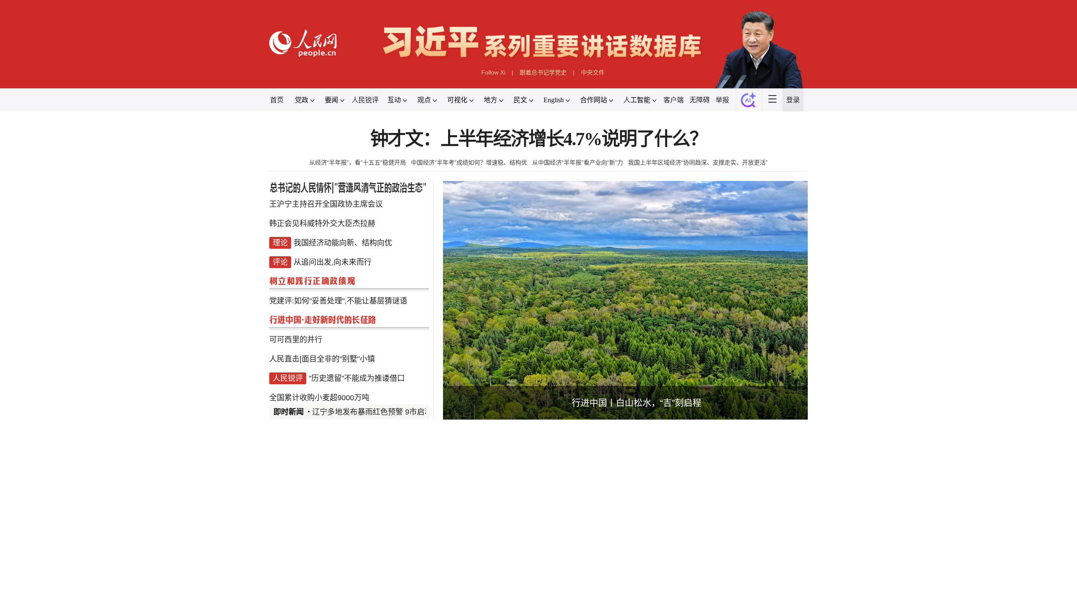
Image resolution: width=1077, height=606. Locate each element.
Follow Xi (493, 72)
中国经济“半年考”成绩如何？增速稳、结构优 (469, 162)
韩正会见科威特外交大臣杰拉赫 (322, 223)
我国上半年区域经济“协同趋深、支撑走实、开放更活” (698, 162)
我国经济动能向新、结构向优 (343, 243)
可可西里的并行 (295, 339)
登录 (793, 100)
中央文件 (593, 72)
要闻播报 (489, 495)
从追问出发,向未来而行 (332, 262)
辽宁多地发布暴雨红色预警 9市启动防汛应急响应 (394, 412)
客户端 (673, 100)
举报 (722, 100)
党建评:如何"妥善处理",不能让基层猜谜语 (338, 301)
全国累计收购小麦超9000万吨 (319, 397)
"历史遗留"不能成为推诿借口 (357, 378)
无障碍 (700, 100)
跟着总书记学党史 (543, 72)
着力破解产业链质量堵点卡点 (520, 578)
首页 (277, 100)
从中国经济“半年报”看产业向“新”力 (577, 162)
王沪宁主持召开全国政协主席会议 (326, 204)
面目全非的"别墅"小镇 (338, 359)
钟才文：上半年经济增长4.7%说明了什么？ (538, 139)
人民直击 (284, 359)
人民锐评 (365, 100)
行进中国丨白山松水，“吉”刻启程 (636, 402)
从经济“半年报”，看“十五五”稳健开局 (357, 162)
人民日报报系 (297, 495)
